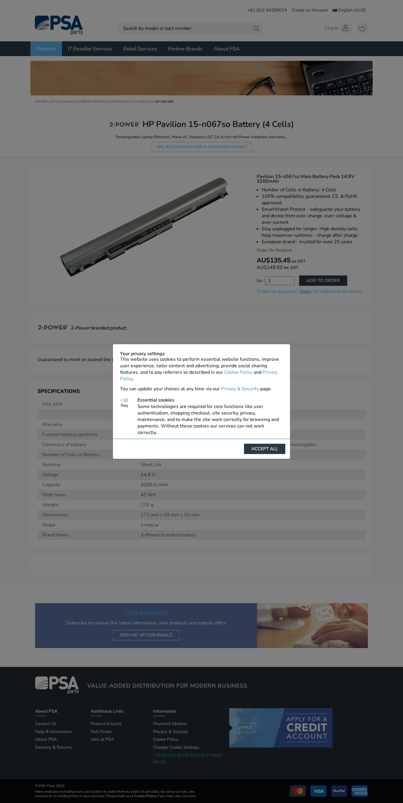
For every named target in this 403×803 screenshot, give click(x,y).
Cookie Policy (238, 372)
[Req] (124, 400)
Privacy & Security (240, 389)
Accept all (264, 449)
